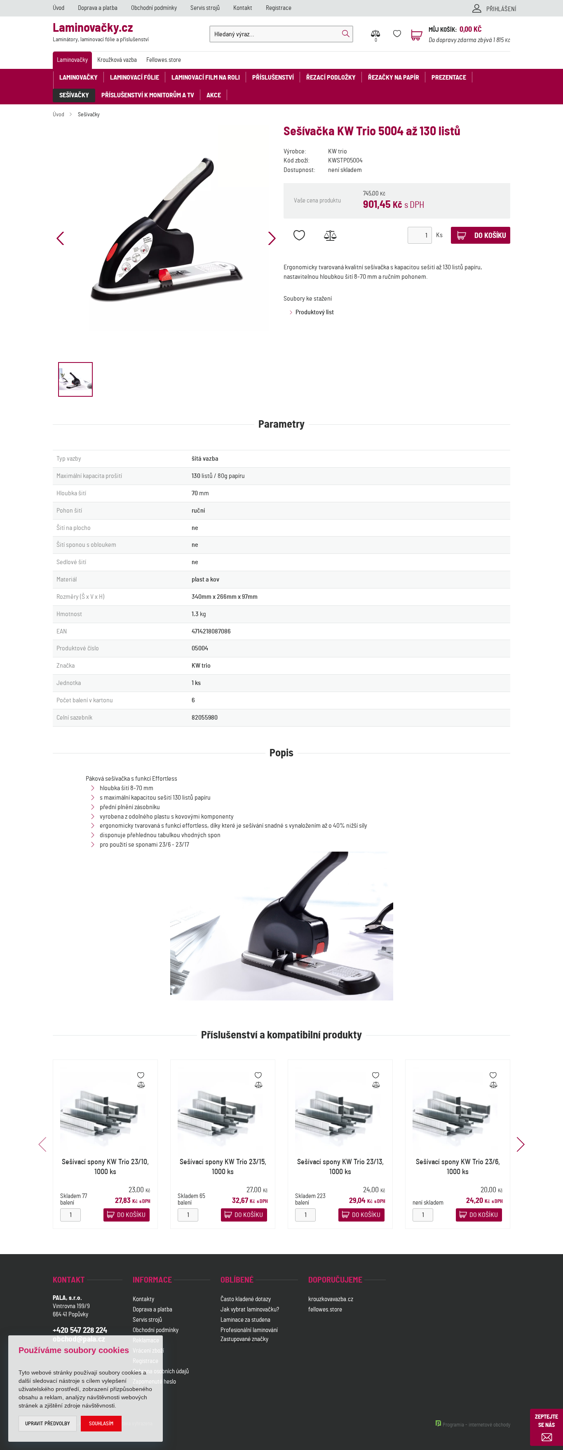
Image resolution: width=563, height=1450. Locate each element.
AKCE (213, 95)
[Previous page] (60, 238)
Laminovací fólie (134, 77)
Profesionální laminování (249, 1330)
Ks (439, 235)
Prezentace (449, 77)
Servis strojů (205, 8)
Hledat (345, 33)
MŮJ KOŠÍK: (443, 30)
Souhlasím (101, 1423)
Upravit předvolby (47, 1423)
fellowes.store (325, 1309)
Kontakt (242, 8)
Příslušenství (273, 77)
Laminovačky (72, 60)
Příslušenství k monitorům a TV (147, 95)
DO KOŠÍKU (131, 1215)
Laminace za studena (245, 1320)
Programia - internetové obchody (476, 1425)
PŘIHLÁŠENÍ (501, 9)
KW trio (337, 151)
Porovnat (329, 235)
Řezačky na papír (393, 77)
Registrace (278, 8)
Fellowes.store (163, 60)
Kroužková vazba (117, 60)
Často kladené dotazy (246, 1299)
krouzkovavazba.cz (331, 1299)
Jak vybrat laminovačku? (250, 1309)
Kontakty (143, 1299)
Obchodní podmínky (154, 8)
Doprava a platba (97, 8)
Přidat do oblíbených (299, 235)
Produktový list (315, 312)
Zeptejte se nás (546, 1421)
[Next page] (272, 238)
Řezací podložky (331, 77)
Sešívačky (74, 95)
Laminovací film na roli (205, 77)
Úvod (58, 8)
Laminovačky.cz (101, 32)
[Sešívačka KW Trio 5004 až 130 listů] (166, 228)
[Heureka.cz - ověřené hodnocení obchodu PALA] (242, 1382)
